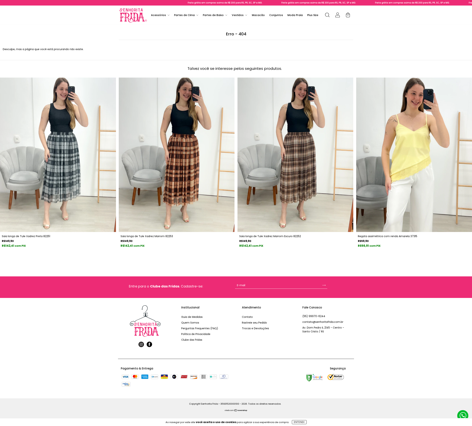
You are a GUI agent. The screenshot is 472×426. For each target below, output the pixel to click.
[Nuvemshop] (236, 410)
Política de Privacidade (195, 334)
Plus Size (312, 15)
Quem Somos (190, 322)
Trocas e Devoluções (255, 328)
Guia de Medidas (192, 317)
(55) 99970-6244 (313, 316)
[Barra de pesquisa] (327, 16)
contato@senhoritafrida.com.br (322, 322)
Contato (247, 317)
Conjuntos (276, 15)
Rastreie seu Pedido (254, 322)
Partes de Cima (184, 15)
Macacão (258, 15)
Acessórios (159, 15)
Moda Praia (295, 15)
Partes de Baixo (213, 15)
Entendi (299, 422)
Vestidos (238, 15)
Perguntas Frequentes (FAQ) (199, 328)
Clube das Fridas (191, 340)
